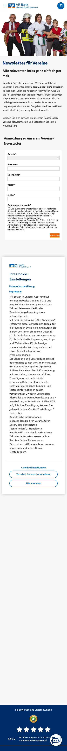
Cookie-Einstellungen (33, 467)
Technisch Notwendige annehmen (33, 474)
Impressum (15, 291)
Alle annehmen (33, 483)
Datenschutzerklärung (22, 286)
